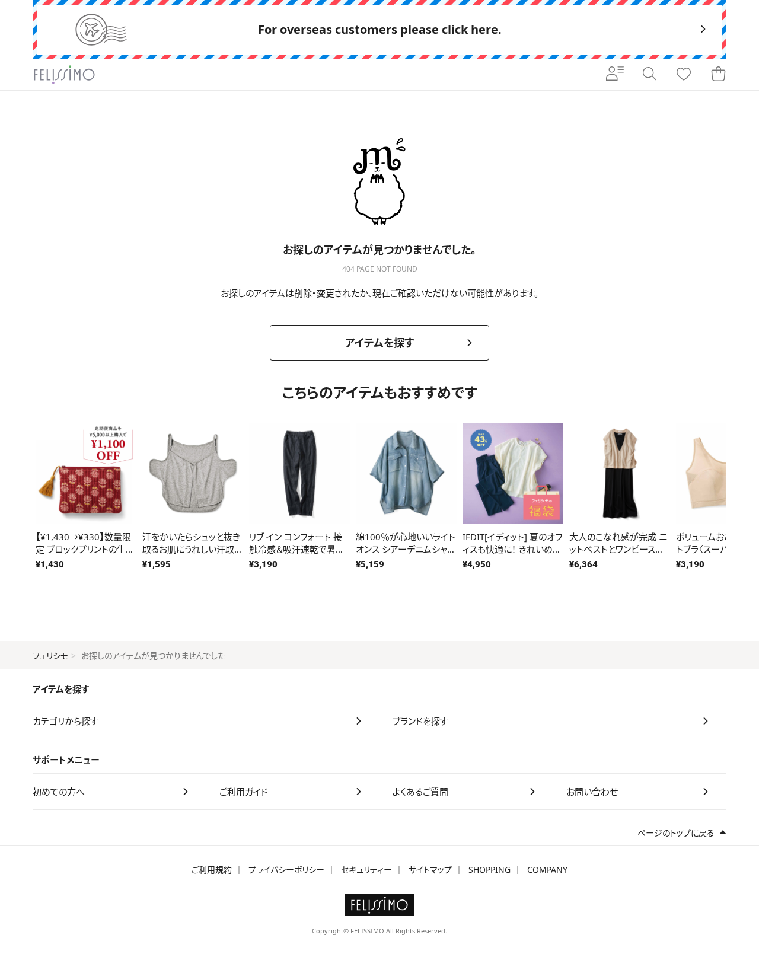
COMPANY (547, 869)
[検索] (649, 74)
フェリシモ (50, 655)
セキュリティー (366, 869)
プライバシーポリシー (286, 869)
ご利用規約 (212, 869)
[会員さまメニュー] (615, 74)
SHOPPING (489, 869)
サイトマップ (430, 869)
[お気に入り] (683, 74)
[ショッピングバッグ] (718, 74)
